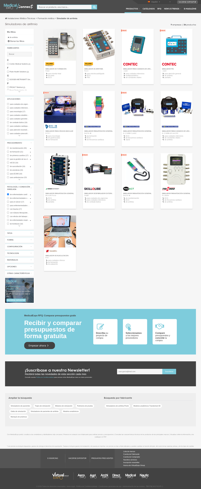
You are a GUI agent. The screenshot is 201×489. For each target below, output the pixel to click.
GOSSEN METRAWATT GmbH (21, 80)
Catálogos (149, 8)
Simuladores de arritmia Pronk (117, 406)
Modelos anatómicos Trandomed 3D (147, 406)
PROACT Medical (17, 87)
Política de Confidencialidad (45, 377)
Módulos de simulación (63, 406)
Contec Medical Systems (20, 64)
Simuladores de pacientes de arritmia (44, 411)
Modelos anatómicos (71, 411)
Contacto (99, 157)
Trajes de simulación (42, 406)
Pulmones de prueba (85, 406)
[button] (19, 48)
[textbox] (64, 7)
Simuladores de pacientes (20, 406)
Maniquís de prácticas (19, 417)
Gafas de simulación (18, 411)
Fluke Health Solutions (19, 72)
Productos (132, 8)
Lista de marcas (129, 451)
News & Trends (171, 8)
